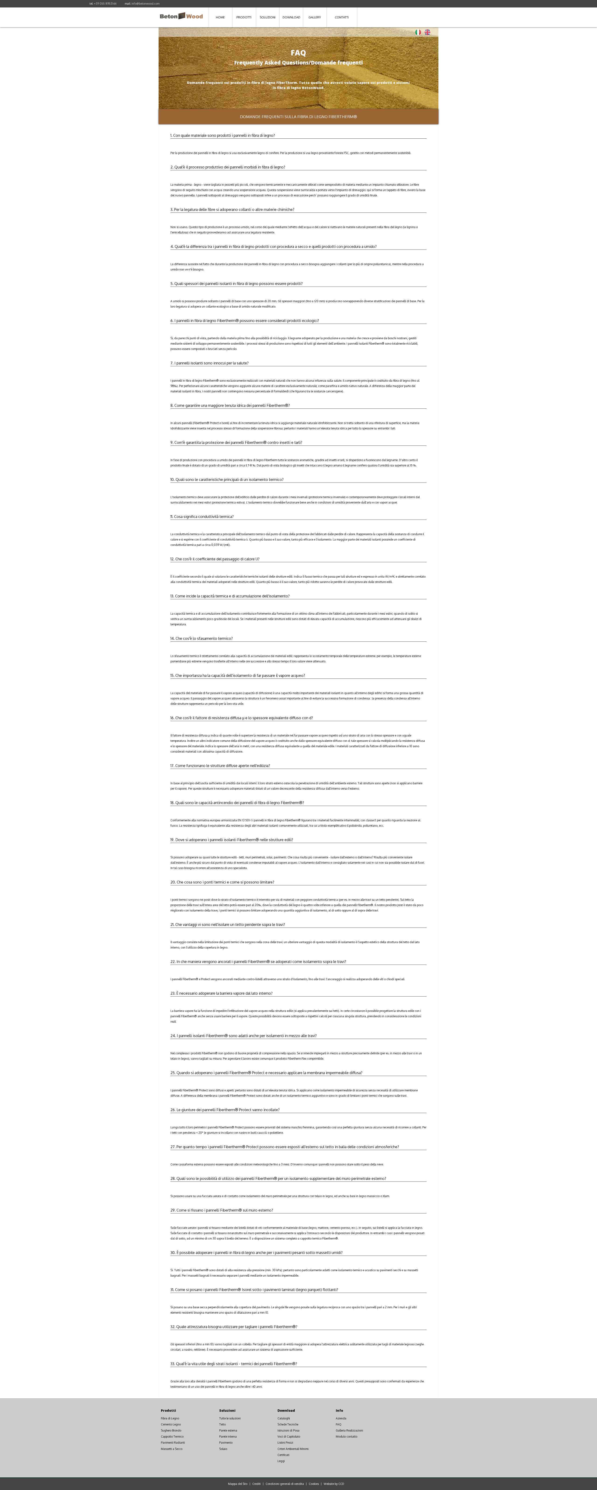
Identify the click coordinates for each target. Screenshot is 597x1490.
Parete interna (228, 1436)
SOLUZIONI (267, 17)
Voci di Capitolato (289, 1436)
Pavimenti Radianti (173, 1442)
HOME (220, 17)
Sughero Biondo (171, 1430)
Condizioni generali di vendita (285, 1484)
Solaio (223, 1449)
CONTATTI (342, 17)
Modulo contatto (346, 1436)
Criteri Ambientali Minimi (293, 1449)
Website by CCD (334, 1484)
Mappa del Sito (237, 1484)
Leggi (281, 1461)
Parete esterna (228, 1430)
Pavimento (226, 1442)
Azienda (341, 1418)
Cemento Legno (171, 1424)
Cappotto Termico (172, 1436)
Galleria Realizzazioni (349, 1430)
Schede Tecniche (288, 1424)
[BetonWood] (181, 13)
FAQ (338, 1424)
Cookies (314, 1484)
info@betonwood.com (146, 3)
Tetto (222, 1424)
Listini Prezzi (285, 1442)
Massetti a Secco (171, 1449)
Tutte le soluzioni (230, 1418)
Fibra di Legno (170, 1418)
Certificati (283, 1455)
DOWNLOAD (291, 17)
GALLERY (315, 17)
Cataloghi (284, 1418)
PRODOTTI (243, 17)
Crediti (256, 1484)
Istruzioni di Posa (288, 1430)
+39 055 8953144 (105, 3)
